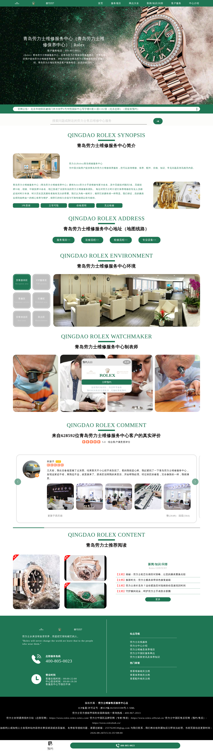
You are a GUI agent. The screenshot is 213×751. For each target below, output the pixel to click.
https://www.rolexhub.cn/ (106, 723)
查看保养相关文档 (140, 675)
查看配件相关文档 (140, 678)
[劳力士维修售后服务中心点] (17, 3)
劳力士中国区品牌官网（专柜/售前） (110, 718)
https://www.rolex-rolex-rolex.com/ (69, 718)
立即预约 (106, 382)
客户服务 (176, 3)
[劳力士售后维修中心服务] (106, 52)
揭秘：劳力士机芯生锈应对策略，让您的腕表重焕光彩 (156, 574)
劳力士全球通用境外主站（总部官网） (27, 718)
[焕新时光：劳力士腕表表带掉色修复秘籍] (85, 568)
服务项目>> (63, 240)
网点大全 (134, 3)
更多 (157, 599)
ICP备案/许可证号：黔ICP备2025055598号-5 (103, 708)
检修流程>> (121, 240)
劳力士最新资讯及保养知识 (145, 657)
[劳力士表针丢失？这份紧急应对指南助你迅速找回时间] (85, 596)
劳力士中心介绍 (139, 646)
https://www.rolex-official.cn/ (147, 718)
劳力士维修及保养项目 (142, 649)
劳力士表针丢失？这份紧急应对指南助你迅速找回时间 (156, 585)
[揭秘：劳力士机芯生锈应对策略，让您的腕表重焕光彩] (36, 608)
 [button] (195, 482)
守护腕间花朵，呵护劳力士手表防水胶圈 (148, 591)
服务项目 (116, 3)
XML (132, 708)
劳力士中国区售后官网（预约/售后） (185, 718)
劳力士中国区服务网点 (142, 653)
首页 (100, 3)
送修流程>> (92, 240)
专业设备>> (149, 240)
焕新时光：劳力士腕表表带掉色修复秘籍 (148, 580)
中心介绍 (194, 3)
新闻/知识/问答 (155, 3)
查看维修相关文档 (140, 671)
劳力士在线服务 (139, 642)
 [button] (18, 482)
